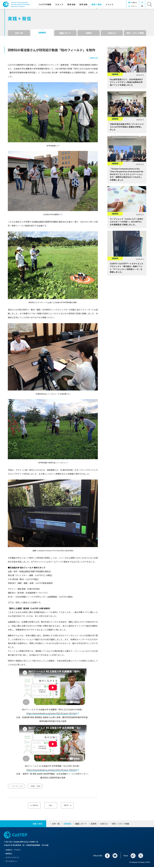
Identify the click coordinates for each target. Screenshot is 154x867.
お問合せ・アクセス (13, 850)
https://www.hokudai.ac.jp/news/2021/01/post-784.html (51, 769)
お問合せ (134, 2)
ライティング (17, 786)
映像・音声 (36, 786)
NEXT (66, 805)
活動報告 (42, 32)
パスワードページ (12, 857)
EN (142, 6)
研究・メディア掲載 (135, 33)
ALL (51, 805)
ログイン (134, 6)
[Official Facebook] (107, 855)
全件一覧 (19, 33)
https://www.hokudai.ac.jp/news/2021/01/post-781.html (51, 713)
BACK (35, 805)
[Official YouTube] (115, 855)
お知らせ (112, 33)
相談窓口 (9, 853)
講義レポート (65, 33)
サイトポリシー (11, 861)
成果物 (89, 33)
